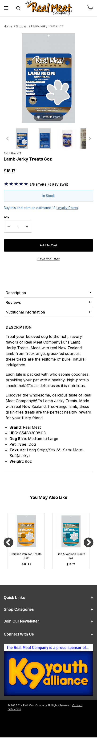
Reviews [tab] (13, 302)
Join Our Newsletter (21, 621)
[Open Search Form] (18, 8)
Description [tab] (16, 292)
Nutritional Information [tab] (25, 312)
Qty (6, 216)
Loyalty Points (67, 208)
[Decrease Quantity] (8, 227)
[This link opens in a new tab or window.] (48, 672)
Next (88, 543)
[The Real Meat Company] (48, 8)
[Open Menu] (6, 8)
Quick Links (14, 598)
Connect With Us (19, 634)
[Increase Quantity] (27, 227)
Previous (8, 543)
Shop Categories (19, 609)
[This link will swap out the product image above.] (48, 77)
